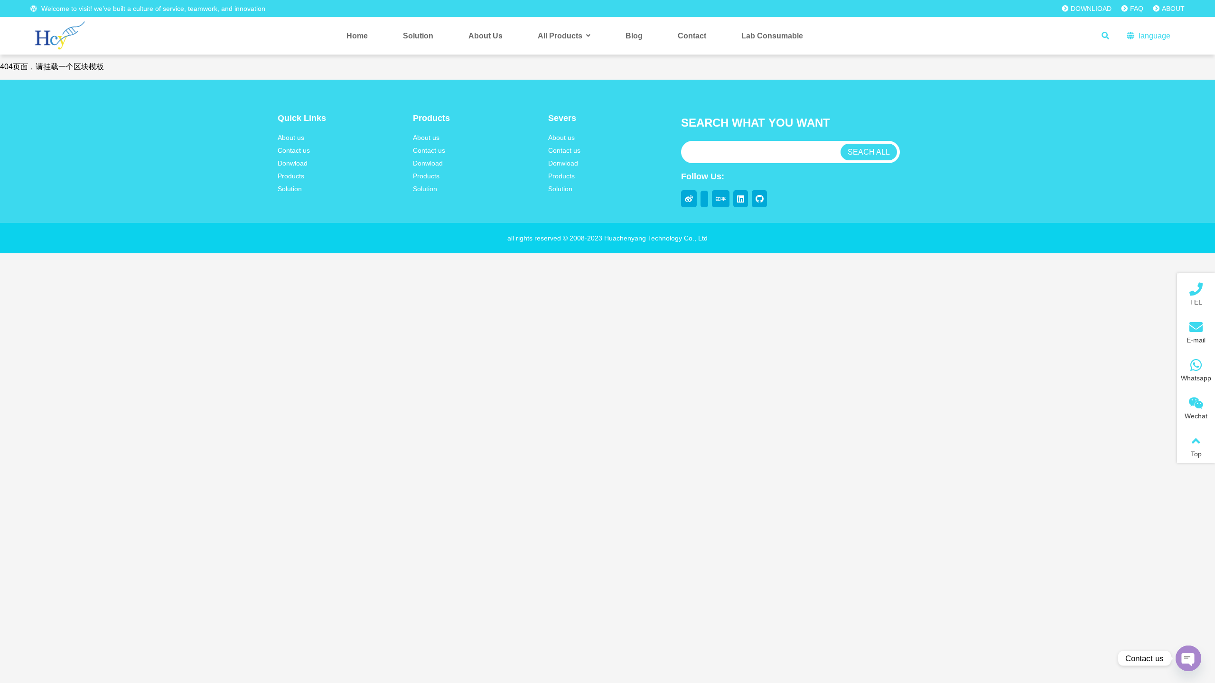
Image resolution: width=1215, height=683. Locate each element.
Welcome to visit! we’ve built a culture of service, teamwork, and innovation (152, 8)
